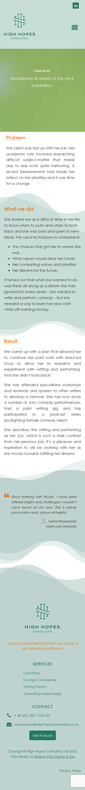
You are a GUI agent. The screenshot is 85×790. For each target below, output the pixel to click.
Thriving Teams (34, 686)
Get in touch (42, 735)
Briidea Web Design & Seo (55, 756)
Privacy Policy (70, 770)
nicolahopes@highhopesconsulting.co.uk (46, 724)
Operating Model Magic (42, 693)
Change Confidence (40, 680)
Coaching (31, 673)
